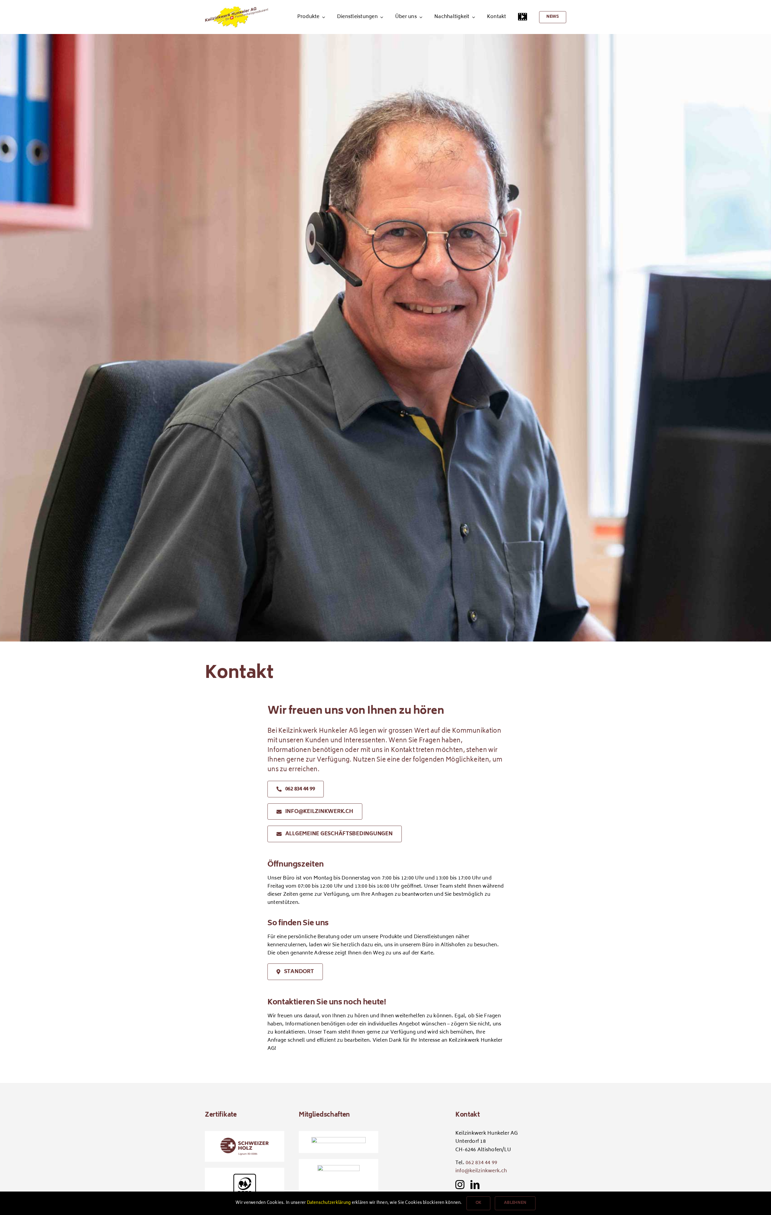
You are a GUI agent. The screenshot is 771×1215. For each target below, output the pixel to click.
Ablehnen (515, 1203)
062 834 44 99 (481, 1163)
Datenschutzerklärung (329, 1203)
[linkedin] (474, 1184)
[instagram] (459, 1184)
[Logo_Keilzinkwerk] (237, 8)
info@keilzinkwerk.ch (481, 1171)
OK (479, 1203)
